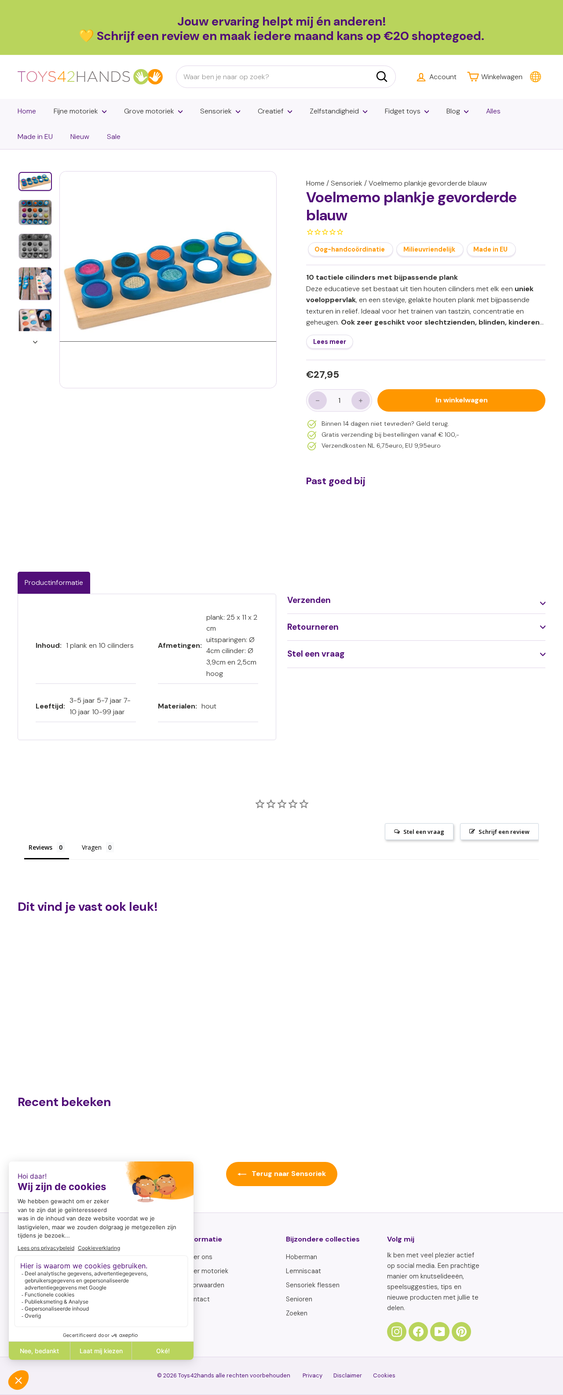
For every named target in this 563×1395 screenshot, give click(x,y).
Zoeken (296, 1313)
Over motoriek (206, 1271)
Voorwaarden (204, 1285)
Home (27, 111)
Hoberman (301, 1257)
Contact (197, 1299)
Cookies (384, 1375)
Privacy (312, 1375)
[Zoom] (168, 280)
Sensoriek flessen (313, 1285)
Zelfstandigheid (334, 111)
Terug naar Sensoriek (288, 1173)
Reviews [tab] (40, 847)
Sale (114, 136)
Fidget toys (402, 111)
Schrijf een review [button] (504, 832)
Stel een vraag (315, 653)
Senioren (299, 1299)
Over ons (198, 1257)
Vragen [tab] (92, 847)
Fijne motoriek (76, 111)
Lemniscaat (303, 1271)
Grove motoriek (149, 111)
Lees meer (329, 342)
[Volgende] (35, 339)
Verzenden (309, 600)
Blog (453, 111)
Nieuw (79, 136)
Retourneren (313, 626)
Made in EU (35, 136)
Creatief (271, 111)
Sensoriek (216, 111)
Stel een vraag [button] (423, 832)
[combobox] (286, 77)
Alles (493, 111)
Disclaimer (347, 1375)
